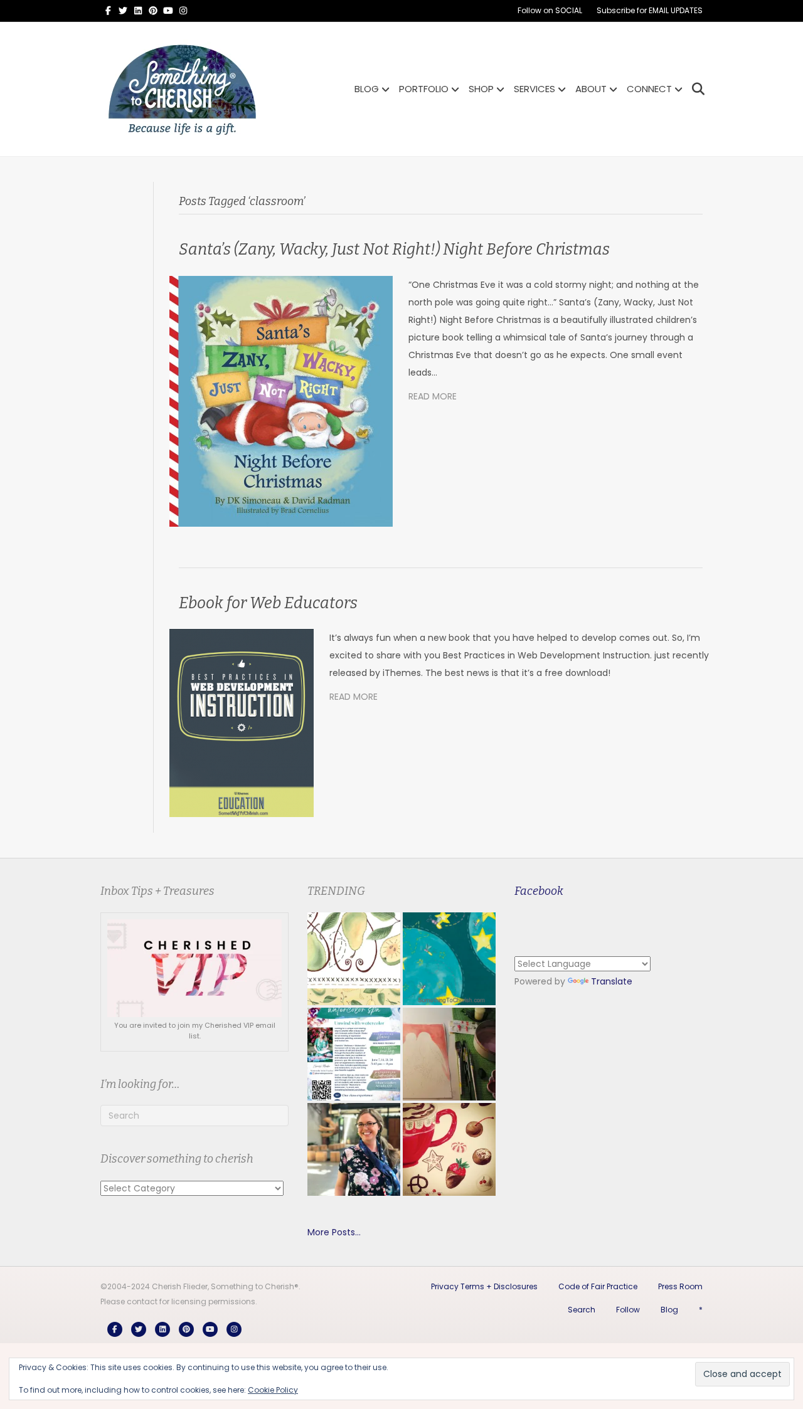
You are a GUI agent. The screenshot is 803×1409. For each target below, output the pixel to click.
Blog (669, 1309)
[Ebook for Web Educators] (241, 722)
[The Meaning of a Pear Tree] (353, 958)
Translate (611, 981)
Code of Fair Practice (597, 1286)
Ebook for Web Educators (268, 603)
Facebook (538, 891)
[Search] (695, 89)
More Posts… (334, 1232)
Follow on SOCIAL (550, 10)
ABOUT (591, 88)
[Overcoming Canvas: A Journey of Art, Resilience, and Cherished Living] (353, 1149)
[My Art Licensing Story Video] (449, 958)
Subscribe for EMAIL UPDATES (650, 10)
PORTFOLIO (424, 88)
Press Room (680, 1286)
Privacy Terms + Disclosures (484, 1286)
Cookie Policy (273, 1390)
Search (581, 1309)
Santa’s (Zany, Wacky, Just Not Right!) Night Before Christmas (394, 249)
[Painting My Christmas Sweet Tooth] (449, 1149)
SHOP (481, 88)
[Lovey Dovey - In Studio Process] (449, 1054)
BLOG (366, 88)
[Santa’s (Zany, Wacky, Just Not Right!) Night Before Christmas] (281, 400)
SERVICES (534, 88)
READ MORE (432, 396)
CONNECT (649, 88)
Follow (628, 1309)
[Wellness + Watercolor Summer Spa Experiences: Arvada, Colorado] (353, 1054)
